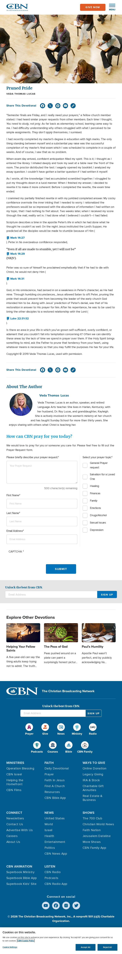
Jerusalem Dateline (97, 836)
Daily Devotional (56, 768)
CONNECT (14, 812)
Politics (49, 848)
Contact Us (14, 824)
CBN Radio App (55, 884)
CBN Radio (52, 872)
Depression (96, 530)
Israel (48, 830)
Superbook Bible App (21, 878)
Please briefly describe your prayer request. (32, 457)
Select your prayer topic (97, 457)
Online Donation (95, 768)
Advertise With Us (19, 830)
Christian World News (98, 824)
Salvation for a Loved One (102, 477)
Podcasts (51, 878)
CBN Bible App (55, 798)
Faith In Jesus (54, 780)
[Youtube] (46, 905)
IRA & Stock (91, 780)
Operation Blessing (20, 768)
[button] (110, 7)
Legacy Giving (93, 774)
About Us (13, 842)
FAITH (49, 762)
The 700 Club (92, 818)
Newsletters (15, 818)
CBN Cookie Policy (25, 940)
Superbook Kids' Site (21, 884)
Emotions (95, 508)
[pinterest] (57, 105)
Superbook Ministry (20, 872)
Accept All (85, 947)
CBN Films (13, 790)
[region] (61, 940)
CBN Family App (94, 848)
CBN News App (55, 854)
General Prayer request (99, 465)
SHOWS (88, 812)
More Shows (92, 842)
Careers (12, 836)
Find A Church (54, 786)
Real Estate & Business (92, 798)
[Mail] (65, 105)
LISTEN (49, 866)
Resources (52, 792)
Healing (94, 486)
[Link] (73, 105)
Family (93, 500)
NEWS (49, 812)
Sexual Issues (98, 522)
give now (92, 7)
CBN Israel (14, 774)
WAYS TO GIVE (94, 762)
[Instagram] (66, 905)
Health (49, 836)
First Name (12, 495)
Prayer (49, 774)
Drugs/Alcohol (98, 515)
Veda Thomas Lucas (21, 94)
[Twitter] (50, 105)
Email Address (14, 531)
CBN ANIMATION (19, 866)
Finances (95, 493)
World (48, 824)
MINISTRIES (15, 762)
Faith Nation (92, 830)
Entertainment (54, 842)
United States (54, 818)
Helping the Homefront (14, 782)
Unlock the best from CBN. (24, 587)
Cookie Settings (10, 947)
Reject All (107, 947)
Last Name (12, 513)
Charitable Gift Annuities (93, 788)
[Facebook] (42, 105)
